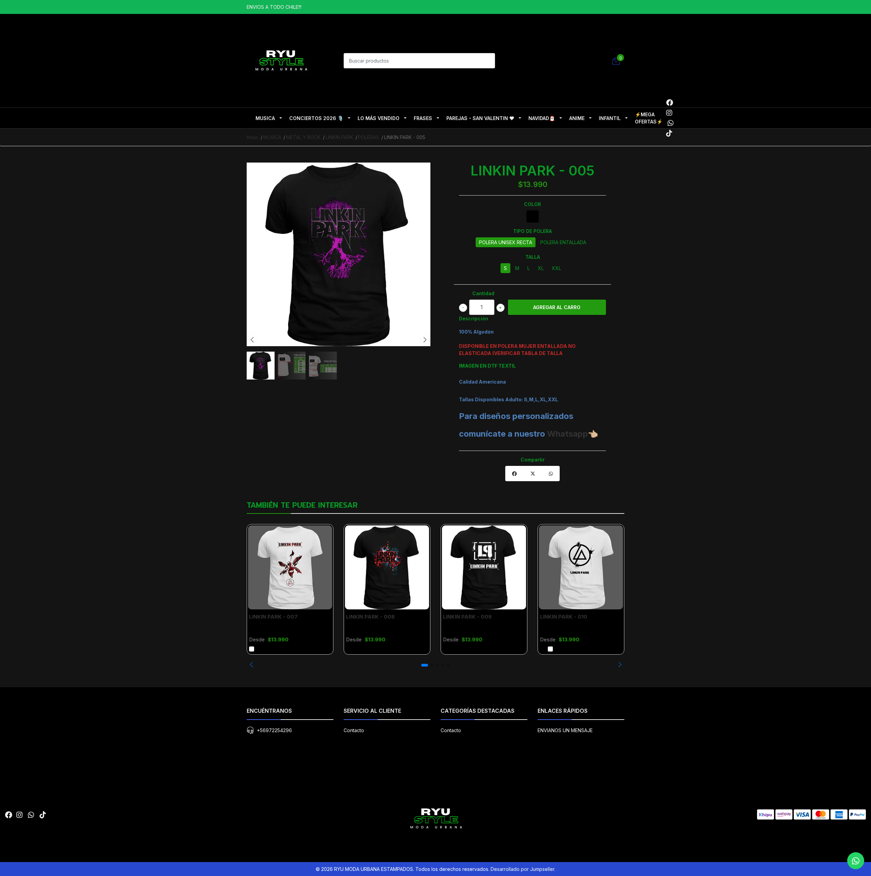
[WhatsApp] (670, 123)
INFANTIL (610, 118)
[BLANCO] (251, 649)
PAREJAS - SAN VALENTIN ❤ (480, 118)
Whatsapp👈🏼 (572, 434)
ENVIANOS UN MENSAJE (565, 730)
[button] (251, 664)
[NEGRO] (533, 216)
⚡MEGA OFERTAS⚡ (648, 118)
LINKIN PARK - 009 (467, 616)
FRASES (423, 118)
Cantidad (483, 293)
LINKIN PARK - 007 (273, 616)
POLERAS (368, 137)
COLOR (532, 204)
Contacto (354, 730)
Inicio (252, 137)
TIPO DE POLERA (532, 231)
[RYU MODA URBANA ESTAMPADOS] (281, 60)
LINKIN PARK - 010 (563, 616)
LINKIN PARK (339, 137)
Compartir (533, 459)
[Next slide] (425, 339)
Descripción (473, 318)
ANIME (577, 118)
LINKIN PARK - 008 (370, 616)
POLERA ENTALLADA (563, 242)
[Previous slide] (252, 339)
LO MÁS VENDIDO (378, 118)
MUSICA (265, 118)
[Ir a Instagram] (669, 113)
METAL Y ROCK (303, 137)
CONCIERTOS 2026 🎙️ (316, 118)
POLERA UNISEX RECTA (505, 242)
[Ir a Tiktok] (669, 133)
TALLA (532, 257)
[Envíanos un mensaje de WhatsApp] (855, 860)
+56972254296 (274, 730)
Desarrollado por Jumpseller (522, 869)
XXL (556, 268)
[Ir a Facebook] (669, 103)
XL (541, 268)
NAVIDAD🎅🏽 (541, 118)
